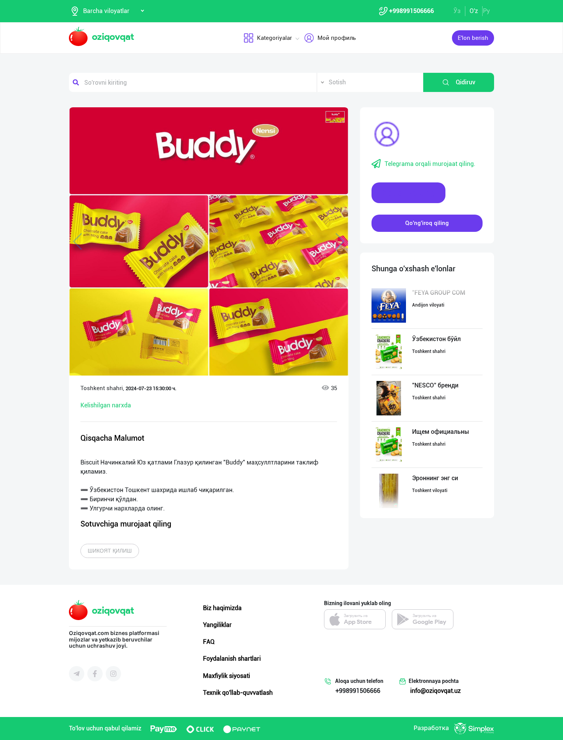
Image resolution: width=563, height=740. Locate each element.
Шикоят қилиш (110, 551)
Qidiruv (465, 82)
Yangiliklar (217, 624)
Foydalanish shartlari (232, 658)
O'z (474, 11)
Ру (486, 11)
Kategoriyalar (274, 37)
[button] (335, 117)
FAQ (208, 641)
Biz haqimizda (222, 608)
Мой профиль (337, 37)
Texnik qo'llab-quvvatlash (238, 692)
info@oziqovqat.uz (435, 690)
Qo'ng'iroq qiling (427, 223)
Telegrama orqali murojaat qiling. (430, 163)
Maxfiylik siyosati (226, 675)
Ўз (457, 11)
